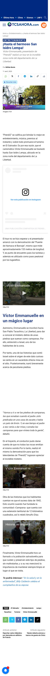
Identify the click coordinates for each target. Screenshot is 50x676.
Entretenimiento (15, 33)
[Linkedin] (31, 76)
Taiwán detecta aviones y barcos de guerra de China (35, 634)
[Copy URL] (37, 76)
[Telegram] (25, 76)
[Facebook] (18, 76)
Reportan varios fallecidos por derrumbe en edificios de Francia (12, 635)
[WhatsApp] (5, 76)
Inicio (5, 33)
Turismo (17, 612)
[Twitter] (12, 76)
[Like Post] (44, 76)
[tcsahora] (23, 24)
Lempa (38, 608)
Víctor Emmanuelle (30, 612)
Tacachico (7, 612)
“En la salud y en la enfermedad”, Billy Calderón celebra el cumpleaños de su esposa (22, 581)
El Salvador (15, 608)
